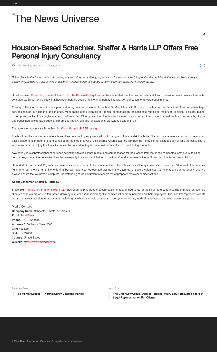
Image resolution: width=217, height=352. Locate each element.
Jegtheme (77, 341)
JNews (22, 341)
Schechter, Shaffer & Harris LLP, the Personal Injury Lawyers (68, 95)
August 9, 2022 (35, 65)
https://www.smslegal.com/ (39, 242)
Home (14, 2)
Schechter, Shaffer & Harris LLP (46, 189)
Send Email (28, 215)
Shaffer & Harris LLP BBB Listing (77, 128)
